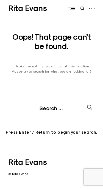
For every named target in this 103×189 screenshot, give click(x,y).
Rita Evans (27, 8)
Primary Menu (73, 8)
